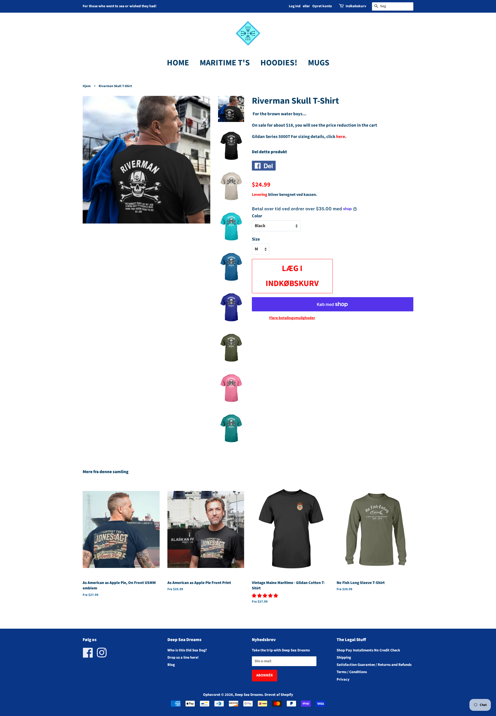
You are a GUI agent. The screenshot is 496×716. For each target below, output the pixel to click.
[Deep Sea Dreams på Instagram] (102, 655)
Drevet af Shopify (279, 694)
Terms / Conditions (352, 672)
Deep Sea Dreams (249, 694)
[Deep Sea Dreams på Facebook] (88, 655)
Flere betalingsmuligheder (292, 318)
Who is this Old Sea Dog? (187, 650)
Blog (171, 664)
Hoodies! (278, 63)
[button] (265, 596)
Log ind (294, 6)
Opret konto (322, 6)
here (340, 137)
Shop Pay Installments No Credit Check (368, 650)
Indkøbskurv (356, 6)
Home (178, 63)
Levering (259, 194)
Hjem (87, 86)
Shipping (344, 657)
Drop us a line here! (183, 657)
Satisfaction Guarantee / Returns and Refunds (374, 664)
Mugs (318, 63)
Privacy (343, 679)
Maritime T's (225, 63)
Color (257, 216)
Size (256, 239)
